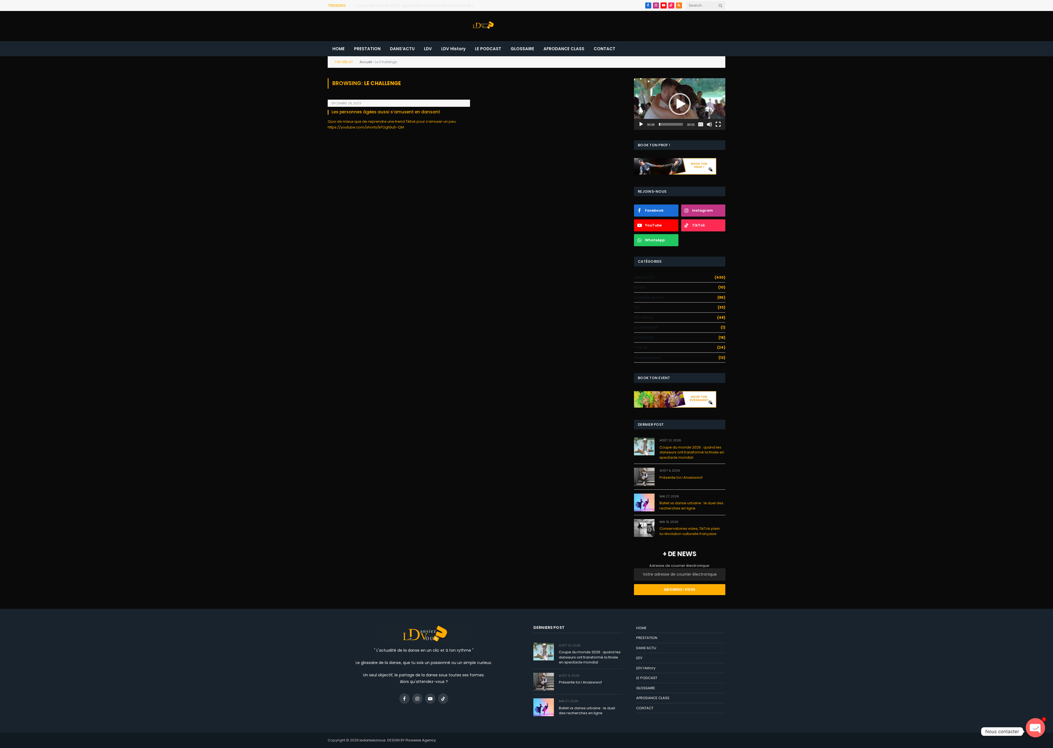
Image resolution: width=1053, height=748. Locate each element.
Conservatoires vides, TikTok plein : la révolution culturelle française (690, 531)
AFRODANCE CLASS (564, 49)
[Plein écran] (718, 124)
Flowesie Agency (421, 740)
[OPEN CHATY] (1035, 731)
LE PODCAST (488, 49)
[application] (679, 104)
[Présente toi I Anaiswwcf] (644, 477)
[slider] (671, 124)
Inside (639, 287)
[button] (680, 104)
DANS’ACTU (402, 49)
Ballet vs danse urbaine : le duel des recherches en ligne (691, 506)
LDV (428, 49)
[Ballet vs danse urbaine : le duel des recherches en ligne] (644, 502)
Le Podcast (643, 337)
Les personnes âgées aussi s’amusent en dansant (386, 112)
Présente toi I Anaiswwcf (378, 5)
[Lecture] (641, 124)
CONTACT (604, 49)
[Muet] (709, 124)
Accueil (366, 62)
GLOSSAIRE (522, 49)
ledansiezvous (373, 740)
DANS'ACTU (644, 277)
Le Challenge (645, 327)
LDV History (453, 49)
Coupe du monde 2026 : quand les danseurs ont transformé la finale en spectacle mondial (691, 452)
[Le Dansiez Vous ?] (483, 26)
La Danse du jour (648, 297)
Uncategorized (647, 357)
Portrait (640, 347)
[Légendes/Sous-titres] (700, 124)
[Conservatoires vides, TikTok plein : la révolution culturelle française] (644, 528)
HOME (338, 49)
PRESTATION (367, 49)
